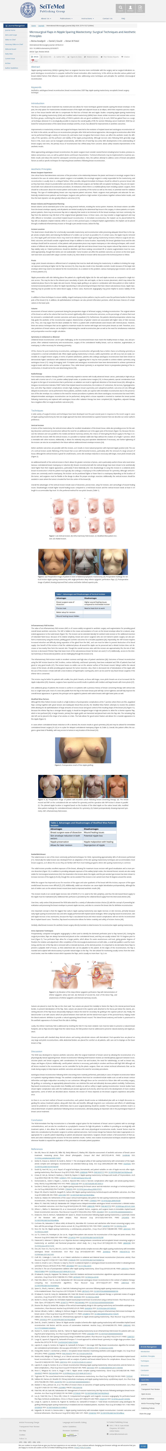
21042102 (92, 1413)
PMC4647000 (53, 1373)
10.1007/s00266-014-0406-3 (56, 1407)
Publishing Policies (148, 1408)
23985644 (83, 1172)
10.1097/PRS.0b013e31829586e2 (47, 1286)
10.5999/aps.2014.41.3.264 (125, 1206)
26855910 (125, 1269)
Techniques (145, 1361)
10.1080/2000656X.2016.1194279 (106, 1314)
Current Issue (10, 58)
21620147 (103, 1399)
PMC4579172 (125, 1252)
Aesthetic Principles (148, 1356)
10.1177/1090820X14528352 (45, 1328)
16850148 (74, 1184)
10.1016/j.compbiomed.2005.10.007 (48, 1158)
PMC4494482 (79, 1302)
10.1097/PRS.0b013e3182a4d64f (63, 1320)
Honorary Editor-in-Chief (14, 44)
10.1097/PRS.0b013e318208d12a (92, 1260)
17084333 (68, 1189)
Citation (127, 57)
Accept (143, 1446)
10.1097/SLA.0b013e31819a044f (46, 1167)
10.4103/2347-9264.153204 (68, 1342)
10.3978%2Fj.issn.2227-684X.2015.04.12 (77, 1373)
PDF (36, 61)
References (145, 1375)
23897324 (125, 1283)
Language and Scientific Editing (75, 1422)
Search (120, 11)
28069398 (126, 1243)
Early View (9, 54)
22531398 (62, 1195)
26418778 (58, 1382)
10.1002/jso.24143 (91, 1277)
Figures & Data (76, 57)
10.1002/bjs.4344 (120, 1226)
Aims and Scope (11, 35)
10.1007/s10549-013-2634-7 (81, 1362)
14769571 (63, 1178)
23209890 (51, 1354)
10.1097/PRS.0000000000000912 (120, 1212)
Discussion (145, 1366)
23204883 (62, 1387)
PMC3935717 (99, 1172)
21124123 (71, 1237)
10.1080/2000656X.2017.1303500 (111, 1368)
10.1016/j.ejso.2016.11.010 (44, 1246)
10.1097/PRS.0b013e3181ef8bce (112, 1413)
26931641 (127, 1229)
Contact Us (107, 18)
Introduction (145, 1351)
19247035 (127, 1164)
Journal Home (10, 30)
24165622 (43, 1320)
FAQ (123, 18)
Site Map (22, 1430)
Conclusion (145, 1370)
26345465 (77, 1297)
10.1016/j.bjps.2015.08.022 (106, 1308)
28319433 (90, 1368)
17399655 (93, 1201)
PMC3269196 (77, 1387)
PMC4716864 (39, 1271)
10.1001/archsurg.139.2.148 (81, 1178)
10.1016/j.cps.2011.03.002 (120, 1399)
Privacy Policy (79, 1448)
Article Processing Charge (150, 1403)
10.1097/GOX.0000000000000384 (101, 1302)
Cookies (22, 1435)
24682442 (126, 1325)
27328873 (86, 1314)
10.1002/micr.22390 (106, 1348)
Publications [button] (65, 18)
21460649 (71, 1260)
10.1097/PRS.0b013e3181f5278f (91, 1237)
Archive (8, 63)
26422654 (88, 1308)
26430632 (106, 1252)
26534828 (70, 1266)
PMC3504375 (67, 1354)
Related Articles (92, 57)
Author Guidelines (11, 68)
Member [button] (130, 11)
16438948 (126, 1155)
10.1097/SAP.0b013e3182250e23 (97, 1393)
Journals (41, 26)
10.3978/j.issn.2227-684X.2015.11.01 (62, 1271)
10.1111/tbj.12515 (84, 1266)
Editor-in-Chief (10, 40)
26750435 (77, 1277)
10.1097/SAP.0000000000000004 (111, 1334)
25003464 (90, 1334)
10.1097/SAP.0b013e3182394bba (82, 1195)
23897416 (63, 1362)
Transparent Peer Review (150, 1389)
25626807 (100, 1212)
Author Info (60, 57)
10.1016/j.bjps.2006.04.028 (110, 1201)
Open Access (146, 1394)
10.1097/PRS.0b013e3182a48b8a (47, 1220)
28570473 (85, 1291)
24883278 (90, 1206)
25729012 (90, 1348)
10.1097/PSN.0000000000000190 (106, 1291)
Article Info (47, 57)
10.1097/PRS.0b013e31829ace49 (120, 1172)
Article (36, 57)
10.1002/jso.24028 (92, 1297)
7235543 (129, 1376)
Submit (140, 11)
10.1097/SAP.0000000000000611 (78, 1382)
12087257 (130, 1337)
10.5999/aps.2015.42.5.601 (44, 1254)
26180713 (64, 1302)
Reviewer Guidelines (71, 1430)
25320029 (38, 1407)
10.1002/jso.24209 (41, 1232)
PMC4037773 (106, 1206)
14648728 (106, 1226)
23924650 (125, 1217)
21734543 (76, 1393)
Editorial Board (10, 49)
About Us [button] (45, 18)
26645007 (38, 1373)
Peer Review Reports (111, 57)
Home (33, 26)
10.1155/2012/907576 (84, 1354)
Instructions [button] (87, 18)
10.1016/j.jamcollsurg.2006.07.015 (89, 1189)
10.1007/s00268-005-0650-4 (92, 1184)
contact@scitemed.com (118, 1434)
